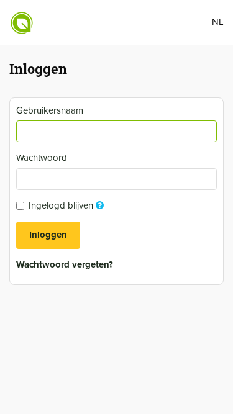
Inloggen (48, 234)
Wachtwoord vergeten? (64, 264)
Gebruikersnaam (51, 110)
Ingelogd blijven (68, 205)
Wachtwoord (43, 157)
